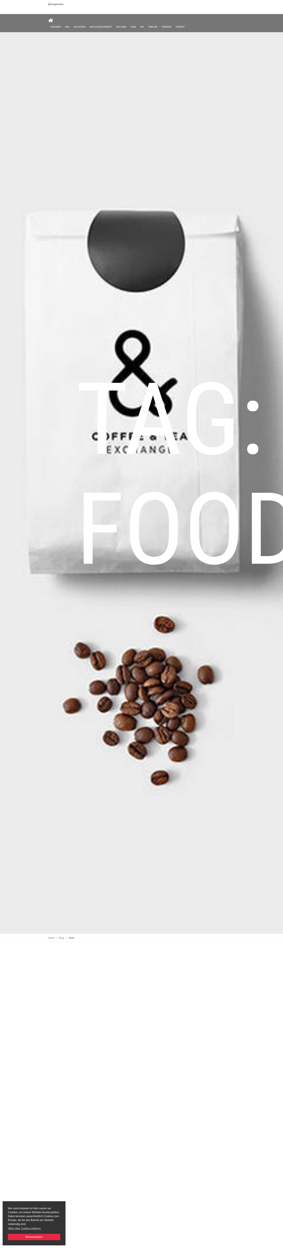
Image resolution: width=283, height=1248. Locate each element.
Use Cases (121, 27)
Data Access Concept (101, 27)
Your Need (55, 27)
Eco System (79, 27)
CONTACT (180, 27)
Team (133, 27)
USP (142, 27)
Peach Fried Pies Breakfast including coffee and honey (96, 1096)
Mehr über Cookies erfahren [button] (24, 1228)
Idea (67, 27)
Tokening (166, 27)
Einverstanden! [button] (34, 1237)
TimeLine (152, 27)
